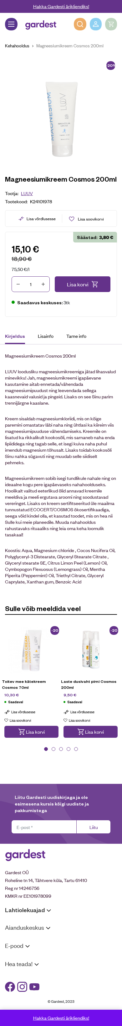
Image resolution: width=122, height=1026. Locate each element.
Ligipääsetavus (20, 1000)
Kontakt (13, 975)
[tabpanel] (31, 686)
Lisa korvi (78, 284)
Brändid (12, 1007)
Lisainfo (45, 335)
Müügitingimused (22, 957)
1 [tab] (46, 749)
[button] (31, 732)
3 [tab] (61, 749)
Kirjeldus (15, 336)
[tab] (18, 337)
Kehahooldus (17, 45)
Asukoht (13, 939)
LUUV (27, 193)
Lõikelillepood (18, 947)
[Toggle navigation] (11, 24)
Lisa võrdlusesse (41, 218)
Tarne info (76, 335)
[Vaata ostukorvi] (111, 24)
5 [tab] (76, 749)
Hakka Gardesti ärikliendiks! (61, 6)
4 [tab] (68, 749)
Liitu (93, 827)
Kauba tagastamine (24, 965)
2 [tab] (53, 749)
